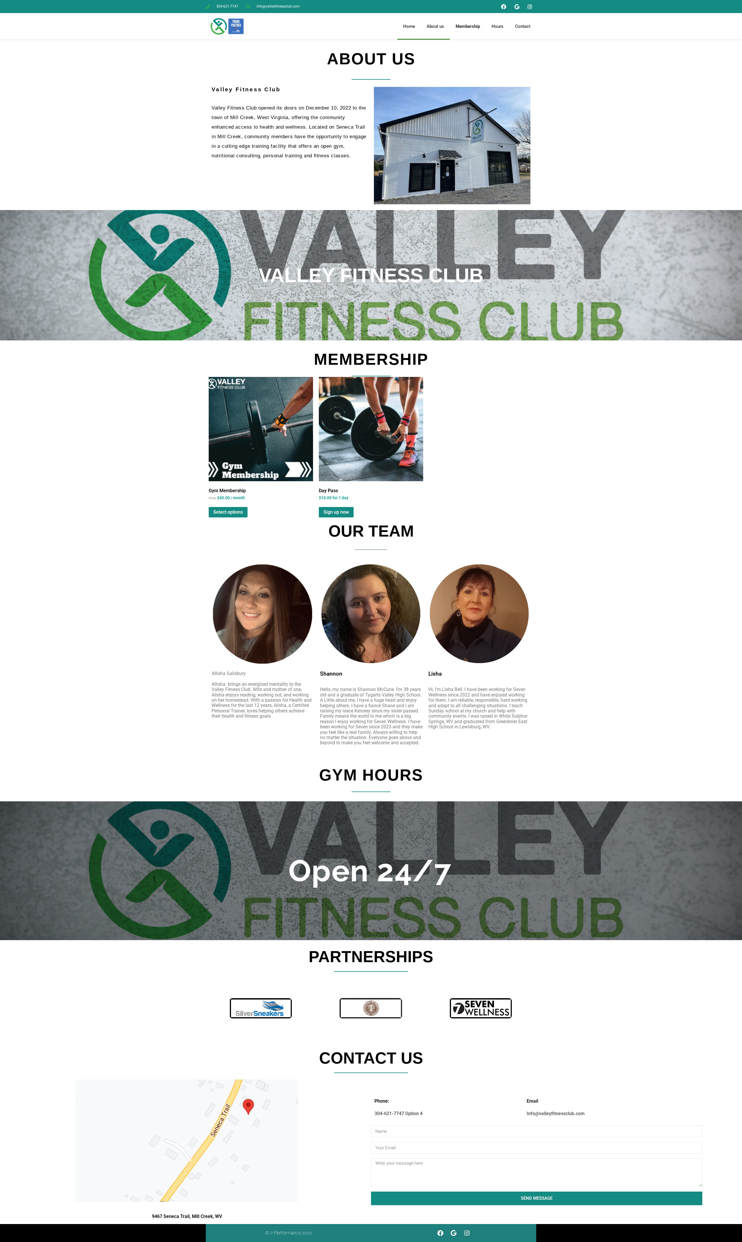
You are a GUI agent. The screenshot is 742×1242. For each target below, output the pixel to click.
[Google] (517, 6)
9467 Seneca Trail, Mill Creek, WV (187, 1216)
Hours (497, 26)
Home (409, 26)
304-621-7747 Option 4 (398, 1113)
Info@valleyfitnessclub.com (556, 1113)
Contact (522, 26)
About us (435, 26)
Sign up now (336, 512)
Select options (228, 512)
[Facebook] (503, 6)
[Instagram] (530, 6)
